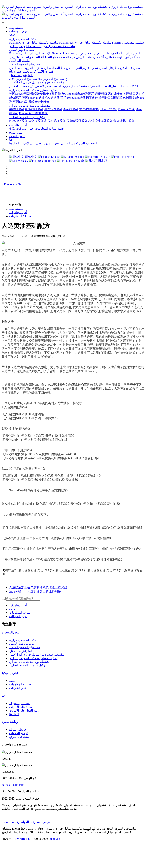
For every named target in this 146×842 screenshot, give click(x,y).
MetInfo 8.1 (24, 838)
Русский (105, 156)
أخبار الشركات (18, 616)
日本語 (102, 160)
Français (129, 156)
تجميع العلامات (18, 733)
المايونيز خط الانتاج (21, 650)
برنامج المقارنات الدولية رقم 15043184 (26, 822)
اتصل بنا (14, 714)
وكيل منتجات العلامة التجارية (27, 665)
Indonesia (50, 160)
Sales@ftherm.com (13, 784)
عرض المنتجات (11, 632)
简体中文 (31, 156)
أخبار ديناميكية (18, 212)
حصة (12, 609)
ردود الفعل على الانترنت (24, 710)
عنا (3, 695)
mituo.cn (54, 838)
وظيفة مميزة (10, 721)
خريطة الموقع (18, 729)
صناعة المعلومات (20, 215)
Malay (24, 160)
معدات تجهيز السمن (21, 643)
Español (79, 156)
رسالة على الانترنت (21, 706)
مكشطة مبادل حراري (22, 640)
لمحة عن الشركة (19, 703)
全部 (12, 35)
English (55, 156)
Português (78, 160)
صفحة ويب (16, 27)
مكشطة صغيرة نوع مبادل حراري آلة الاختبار (36, 654)
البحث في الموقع (19, 736)
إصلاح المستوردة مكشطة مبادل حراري (33, 658)
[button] (8, 184)
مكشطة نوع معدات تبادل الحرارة (29, 661)
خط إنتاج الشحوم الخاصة (24, 647)
